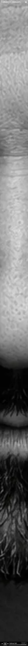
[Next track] (8, 643)
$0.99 (23, 643)
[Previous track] (2, 643)
